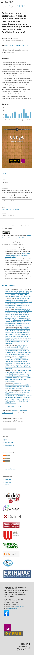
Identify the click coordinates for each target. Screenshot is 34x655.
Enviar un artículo (9, 429)
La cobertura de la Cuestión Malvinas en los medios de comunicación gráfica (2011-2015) (18, 293)
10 (12, 406)
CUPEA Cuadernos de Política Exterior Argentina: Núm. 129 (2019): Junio (18, 295)
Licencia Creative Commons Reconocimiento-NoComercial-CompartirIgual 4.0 (17, 255)
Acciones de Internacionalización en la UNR (15, 384)
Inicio (3, 6)
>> (20, 406)
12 (15, 406)
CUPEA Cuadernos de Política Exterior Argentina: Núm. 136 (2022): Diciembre (18, 379)
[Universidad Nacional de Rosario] (7, 630)
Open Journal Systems (9, 469)
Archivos (9, 6)
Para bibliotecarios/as (8, 485)
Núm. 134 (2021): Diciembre (21, 6)
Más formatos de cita (8, 201)
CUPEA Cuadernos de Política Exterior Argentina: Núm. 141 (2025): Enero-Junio (17, 317)
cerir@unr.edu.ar (21, 606)
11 (14, 406)
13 (17, 406)
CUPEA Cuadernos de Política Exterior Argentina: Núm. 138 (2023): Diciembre (18, 305)
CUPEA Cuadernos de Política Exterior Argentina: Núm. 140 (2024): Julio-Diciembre (18, 366)
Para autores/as (7, 482)
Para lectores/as (7, 479)
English (5, 440)
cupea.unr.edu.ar (12, 608)
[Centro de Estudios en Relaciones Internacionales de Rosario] (13, 635)
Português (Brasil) (8, 445)
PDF (5, 173)
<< (2, 406)
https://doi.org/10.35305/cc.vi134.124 (16, 45)
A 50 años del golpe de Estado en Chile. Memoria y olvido (18, 321)
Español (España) (8, 442)
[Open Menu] (2, 2)
